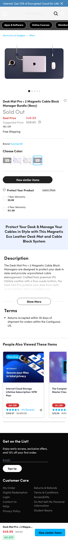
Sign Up (12, 468)
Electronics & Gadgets (14, 35)
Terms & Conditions (46, 492)
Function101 (16, 143)
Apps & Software (13, 25)
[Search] (55, 13)
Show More (34, 301)
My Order (9, 488)
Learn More (48, 190)
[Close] (62, 3)
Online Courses (41, 25)
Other (32, 35)
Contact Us (10, 501)
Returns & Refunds (45, 488)
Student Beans (43, 510)
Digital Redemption (15, 492)
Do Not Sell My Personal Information (49, 503)
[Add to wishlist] (65, 100)
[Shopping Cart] (62, 13)
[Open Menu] (5, 13)
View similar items (27, 180)
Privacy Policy (11, 511)
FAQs (6, 506)
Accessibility (41, 497)
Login (6, 497)
